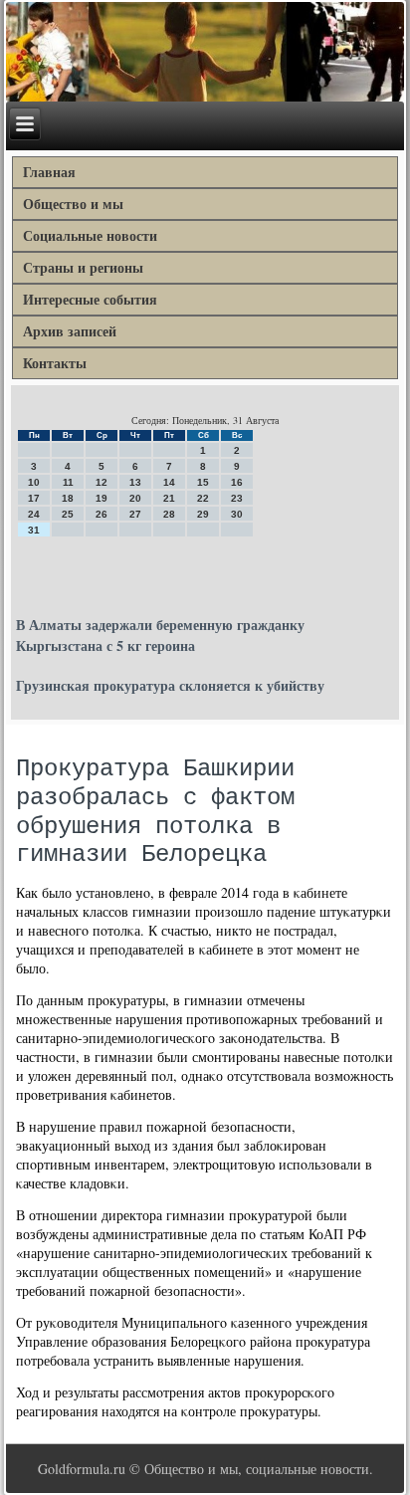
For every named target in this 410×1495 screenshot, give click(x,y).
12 (101, 482)
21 (169, 498)
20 (135, 498)
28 (169, 514)
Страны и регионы (83, 267)
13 (135, 482)
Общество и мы (73, 203)
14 (169, 482)
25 (68, 514)
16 (237, 482)
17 (34, 498)
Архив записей (69, 330)
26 (101, 514)
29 (203, 514)
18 (68, 498)
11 (68, 482)
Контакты (55, 362)
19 (101, 498)
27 (135, 514)
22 (203, 498)
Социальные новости (90, 235)
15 (203, 482)
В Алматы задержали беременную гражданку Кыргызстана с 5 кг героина (160, 635)
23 (237, 498)
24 (34, 514)
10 (34, 482)
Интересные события (90, 299)
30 (237, 514)
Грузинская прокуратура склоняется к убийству (170, 685)
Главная (49, 171)
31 (34, 530)
